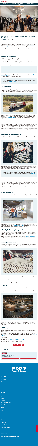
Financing (2, 398)
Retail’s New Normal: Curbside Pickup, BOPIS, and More (17, 339)
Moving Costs (3, 412)
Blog (1, 419)
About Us (2, 385)
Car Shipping (3, 400)
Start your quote (19, 358)
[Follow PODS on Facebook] (2, 424)
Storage (2, 396)
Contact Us (3, 383)
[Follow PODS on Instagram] (4, 424)
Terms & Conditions (4, 434)
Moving (2, 394)
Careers (2, 381)
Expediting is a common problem (6, 287)
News (2, 388)
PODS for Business (4, 39)
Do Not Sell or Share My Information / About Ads (10, 436)
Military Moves (3, 404)
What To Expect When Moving (6, 417)
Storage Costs (3, 414)
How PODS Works (4, 379)
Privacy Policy (3, 438)
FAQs (2, 410)
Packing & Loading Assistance (6, 402)
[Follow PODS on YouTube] (6, 424)
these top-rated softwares (11, 130)
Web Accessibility (4, 433)
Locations (2, 415)
